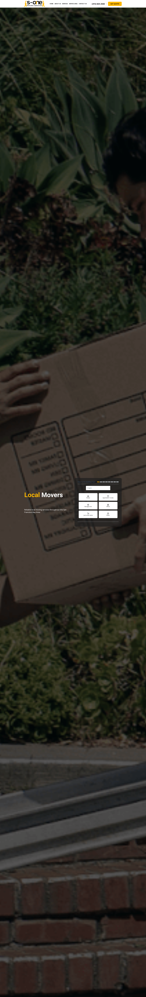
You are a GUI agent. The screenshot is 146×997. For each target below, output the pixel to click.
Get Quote (114, 4)
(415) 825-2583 (98, 4)
